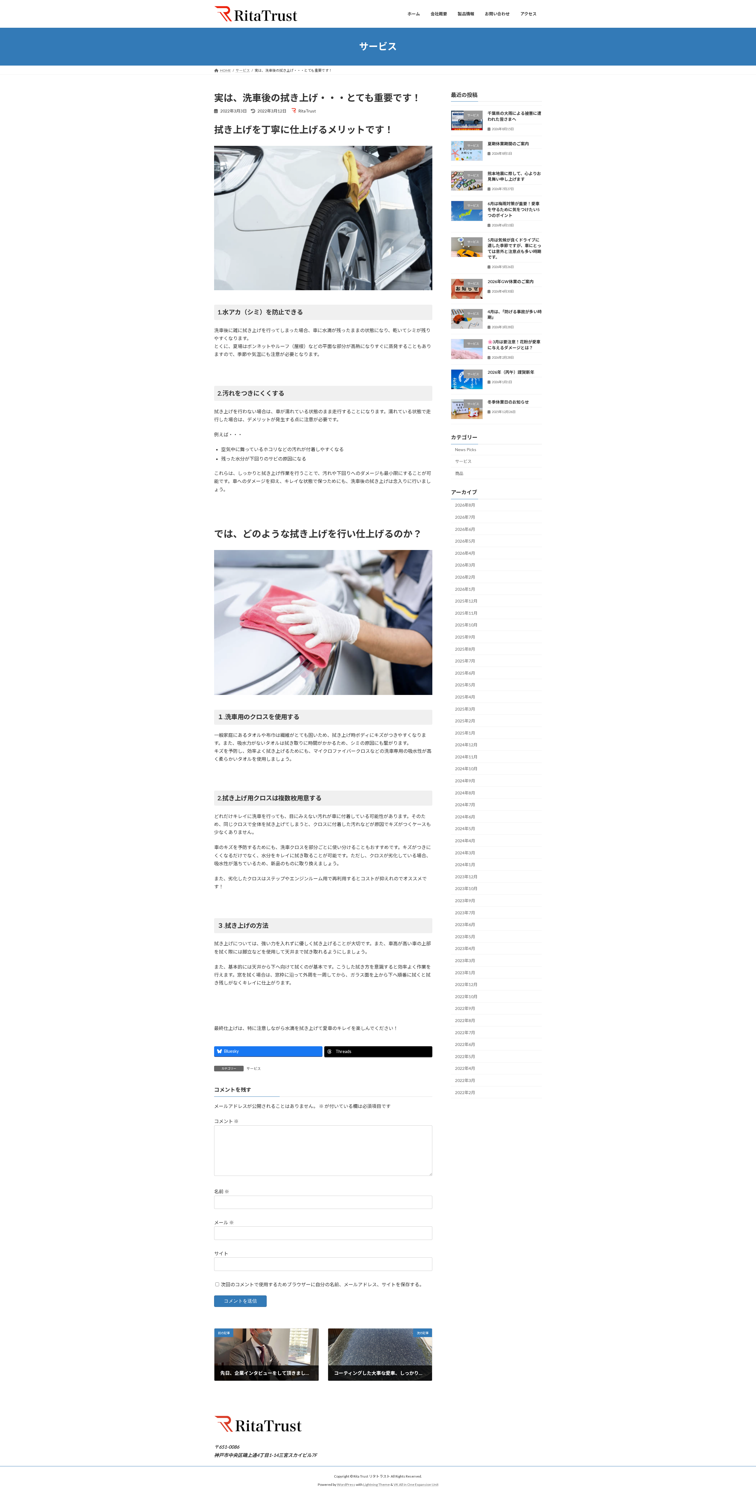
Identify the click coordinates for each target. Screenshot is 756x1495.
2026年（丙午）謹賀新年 (511, 371)
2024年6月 (465, 816)
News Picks (465, 449)
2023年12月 (466, 876)
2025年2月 (465, 720)
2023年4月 (465, 948)
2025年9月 (465, 636)
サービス (254, 1068)
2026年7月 (465, 517)
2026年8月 (465, 504)
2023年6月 (465, 924)
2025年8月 (465, 648)
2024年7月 (465, 804)
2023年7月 (465, 912)
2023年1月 (465, 972)
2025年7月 (465, 660)
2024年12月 (466, 744)
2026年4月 (465, 552)
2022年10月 (466, 996)
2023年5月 (465, 936)
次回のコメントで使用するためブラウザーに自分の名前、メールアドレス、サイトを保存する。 (322, 1284)
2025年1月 (465, 732)
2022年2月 (465, 1092)
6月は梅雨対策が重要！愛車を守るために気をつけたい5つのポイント (514, 209)
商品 (459, 473)
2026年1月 (465, 588)
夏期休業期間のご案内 (508, 143)
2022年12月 (466, 984)
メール (224, 1222)
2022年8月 (465, 1020)
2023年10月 (466, 888)
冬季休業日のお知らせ (508, 401)
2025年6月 (465, 672)
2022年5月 (465, 1056)
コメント (226, 1121)
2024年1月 (465, 864)
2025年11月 (466, 612)
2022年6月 (465, 1044)
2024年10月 (466, 768)
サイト (221, 1253)
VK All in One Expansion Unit (416, 1484)
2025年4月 (465, 696)
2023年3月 (465, 960)
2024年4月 (465, 840)
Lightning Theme (376, 1484)
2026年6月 (465, 528)
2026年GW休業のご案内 (511, 281)
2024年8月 (465, 792)
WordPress (346, 1484)
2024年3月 (465, 852)
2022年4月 (465, 1068)
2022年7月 (465, 1032)
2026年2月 (465, 577)
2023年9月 (465, 900)
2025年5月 (465, 684)
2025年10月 (466, 624)
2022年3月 (465, 1080)
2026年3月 (465, 564)
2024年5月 (465, 828)
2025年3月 (465, 708)
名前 (221, 1191)
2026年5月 (465, 541)
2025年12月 (466, 600)
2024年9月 (465, 780)
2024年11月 (466, 756)
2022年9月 (465, 1008)
